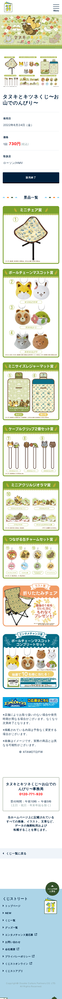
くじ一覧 (10, 920)
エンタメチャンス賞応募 (19, 934)
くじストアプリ (14, 970)
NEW (8, 913)
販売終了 (31, 177)
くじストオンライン (16, 963)
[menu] (56, 7)
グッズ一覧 (11, 927)
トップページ (12, 905)
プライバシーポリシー (18, 956)
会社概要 (10, 949)
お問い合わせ (12, 941)
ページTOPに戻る (52, 890)
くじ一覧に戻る (16, 853)
